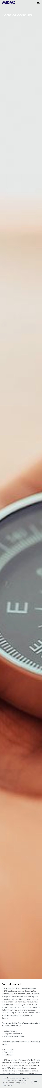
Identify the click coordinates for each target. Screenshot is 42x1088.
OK (35, 1081)
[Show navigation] (38, 2)
